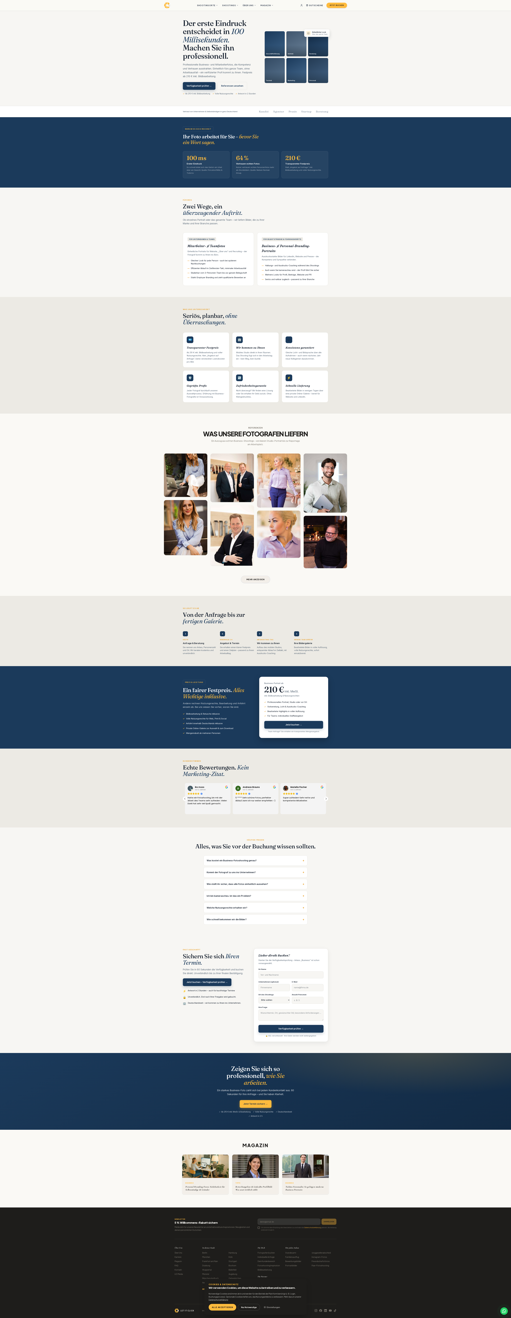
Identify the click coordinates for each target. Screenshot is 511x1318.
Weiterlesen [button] (240, 810)
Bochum (232, 1265)
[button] (326, 799)
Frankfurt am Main (210, 1261)
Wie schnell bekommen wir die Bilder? (255, 919)
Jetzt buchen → (293, 724)
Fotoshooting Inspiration (269, 1265)
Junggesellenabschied (321, 1252)
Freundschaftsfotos (321, 1261)
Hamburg (233, 1252)
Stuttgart (233, 1261)
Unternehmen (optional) (268, 982)
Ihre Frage (262, 1007)
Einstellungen (273, 1307)
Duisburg (206, 1265)
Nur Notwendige (249, 1307)
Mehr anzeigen (255, 579)
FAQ (176, 1265)
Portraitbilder (291, 1265)
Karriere (178, 1257)
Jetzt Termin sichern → (255, 1103)
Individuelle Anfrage (266, 1257)
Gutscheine (316, 5)
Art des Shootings (266, 995)
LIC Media (179, 1274)
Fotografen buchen (266, 1252)
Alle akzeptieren (222, 1307)
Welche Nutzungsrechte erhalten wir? (255, 907)
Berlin (204, 1252)
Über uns (248, 5)
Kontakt (178, 1270)
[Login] (301, 5)
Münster (205, 1274)
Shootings (229, 5)
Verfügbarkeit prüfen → (199, 85)
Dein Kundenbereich (266, 1261)
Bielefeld (232, 1270)
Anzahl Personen (299, 995)
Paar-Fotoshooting (320, 1265)
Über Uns (178, 1252)
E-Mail (294, 982)
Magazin (265, 5)
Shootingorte (206, 5)
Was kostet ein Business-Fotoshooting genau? (255, 860)
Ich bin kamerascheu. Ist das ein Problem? (255, 895)
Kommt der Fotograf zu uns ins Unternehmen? (255, 872)
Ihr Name (262, 969)
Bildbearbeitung (265, 1270)
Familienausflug (292, 1257)
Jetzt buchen (337, 5)
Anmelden (329, 1222)
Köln (231, 1257)
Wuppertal (207, 1270)
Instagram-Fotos (319, 1257)
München (206, 1257)
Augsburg (233, 1274)
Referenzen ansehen (232, 85)
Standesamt (290, 1252)
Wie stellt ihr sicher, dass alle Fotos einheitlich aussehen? (255, 884)
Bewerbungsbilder (293, 1261)
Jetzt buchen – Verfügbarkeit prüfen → (207, 982)
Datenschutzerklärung (312, 1227)
